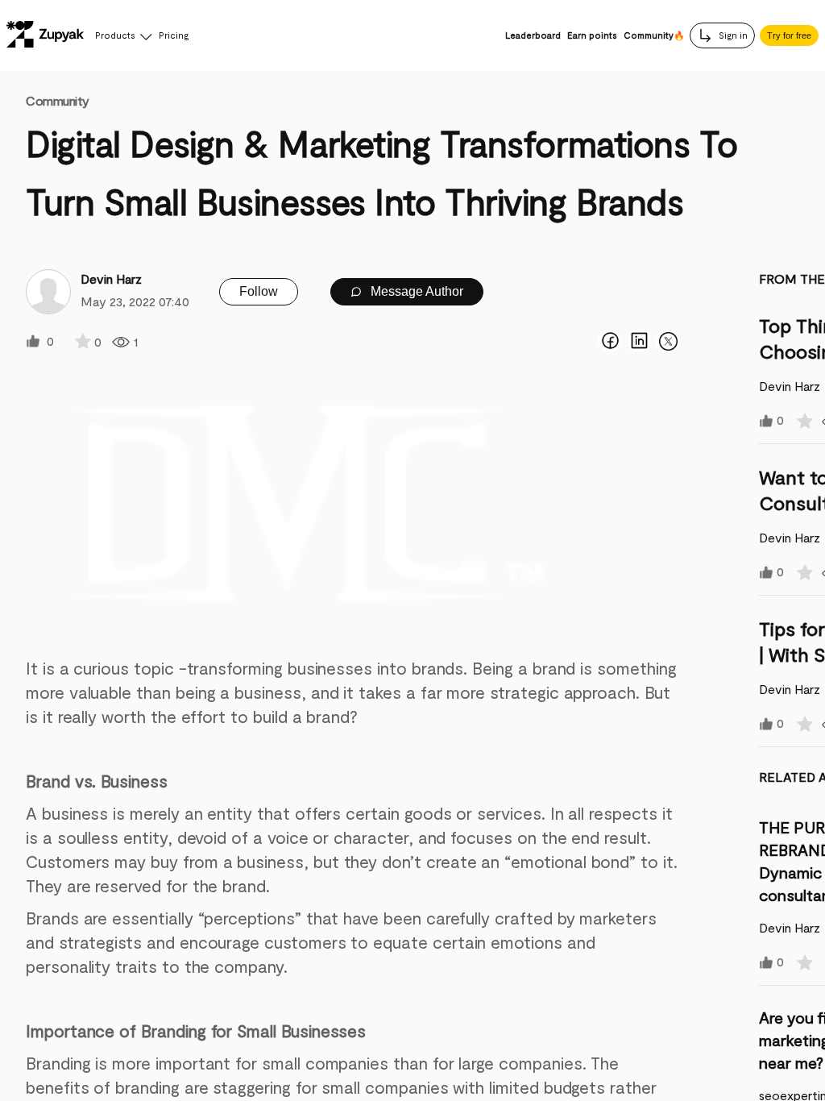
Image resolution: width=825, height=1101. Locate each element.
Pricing (174, 35)
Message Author (415, 291)
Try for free (789, 35)
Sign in (732, 35)
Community (57, 100)
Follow (258, 291)
